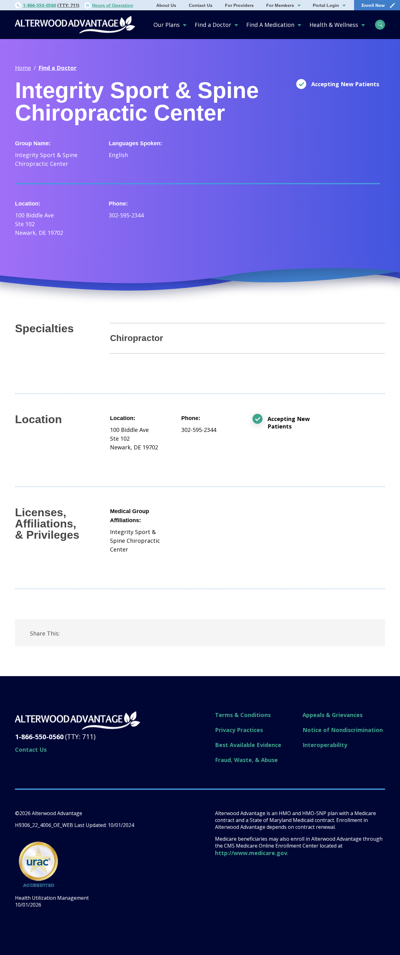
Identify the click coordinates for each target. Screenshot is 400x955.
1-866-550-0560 (39, 5)
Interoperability (324, 745)
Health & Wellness (333, 24)
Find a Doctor (213, 24)
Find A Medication (270, 24)
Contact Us (200, 5)
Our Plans (166, 24)
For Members (280, 5)
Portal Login (326, 5)
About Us (166, 5)
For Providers (239, 5)
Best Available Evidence (248, 745)
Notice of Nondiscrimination (342, 730)
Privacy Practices (239, 730)
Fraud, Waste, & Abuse (246, 760)
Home (23, 68)
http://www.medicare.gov (251, 853)
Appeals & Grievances (332, 715)
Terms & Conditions (243, 715)
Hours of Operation (112, 5)
